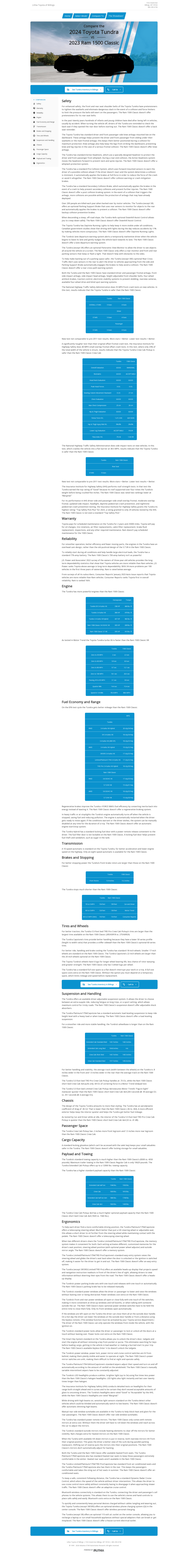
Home (67, 16)
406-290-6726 (153, 7)
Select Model (81, 16)
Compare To (98, 16)
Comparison (40, 100)
